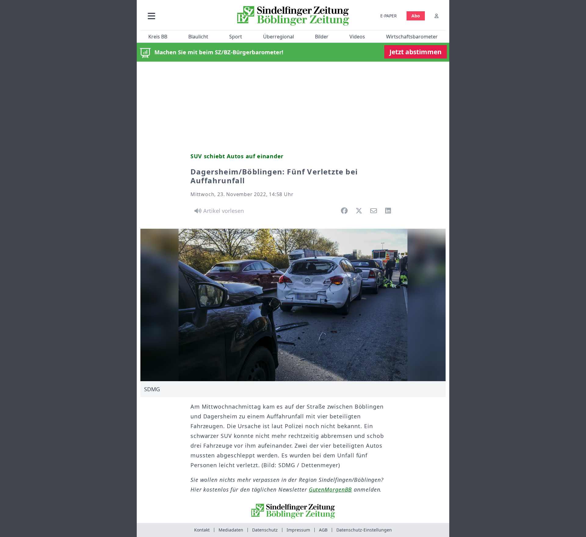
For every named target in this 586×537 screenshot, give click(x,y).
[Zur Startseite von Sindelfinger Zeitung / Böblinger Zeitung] (293, 16)
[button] (184, 16)
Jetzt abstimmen (415, 52)
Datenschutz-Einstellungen (364, 530)
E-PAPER (388, 16)
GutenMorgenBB (330, 489)
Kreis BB (157, 36)
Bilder (321, 36)
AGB (323, 530)
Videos (357, 36)
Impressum (298, 530)
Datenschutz (265, 530)
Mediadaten (231, 530)
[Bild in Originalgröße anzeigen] (293, 305)
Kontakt (202, 530)
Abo (415, 16)
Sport (235, 36)
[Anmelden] (436, 16)
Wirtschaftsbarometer (412, 36)
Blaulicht (198, 36)
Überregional (278, 36)
